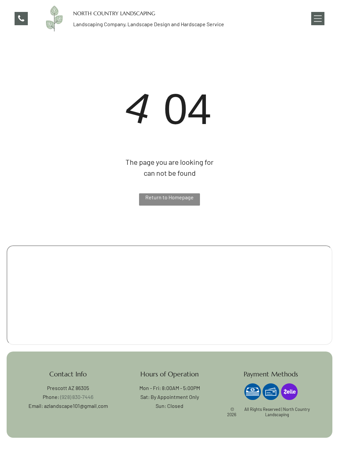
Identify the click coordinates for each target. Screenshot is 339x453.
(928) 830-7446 (76, 397)
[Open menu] (317, 18)
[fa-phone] (21, 20)
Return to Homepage (169, 197)
